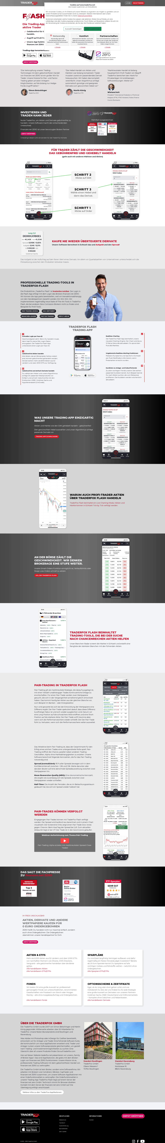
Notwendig (59, 36)
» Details (57, 47)
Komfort (83, 36)
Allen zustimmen (92, 29)
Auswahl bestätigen (73, 29)
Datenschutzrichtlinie (85, 16)
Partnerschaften (109, 36)
